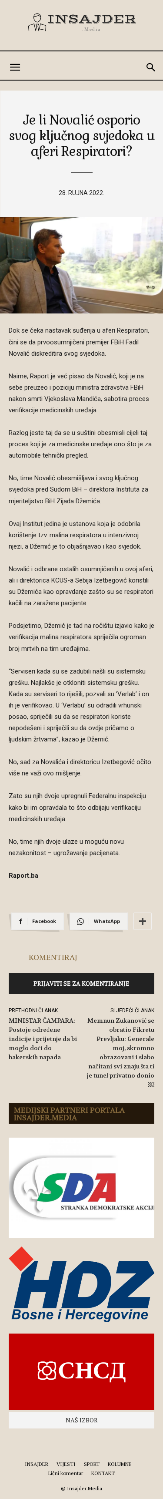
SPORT (92, 1464)
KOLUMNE (120, 1464)
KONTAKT (103, 1473)
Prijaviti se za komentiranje (81, 983)
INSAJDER (36, 1464)
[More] (142, 921)
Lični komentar (65, 1473)
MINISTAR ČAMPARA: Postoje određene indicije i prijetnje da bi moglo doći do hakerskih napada (43, 1039)
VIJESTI (66, 1464)
